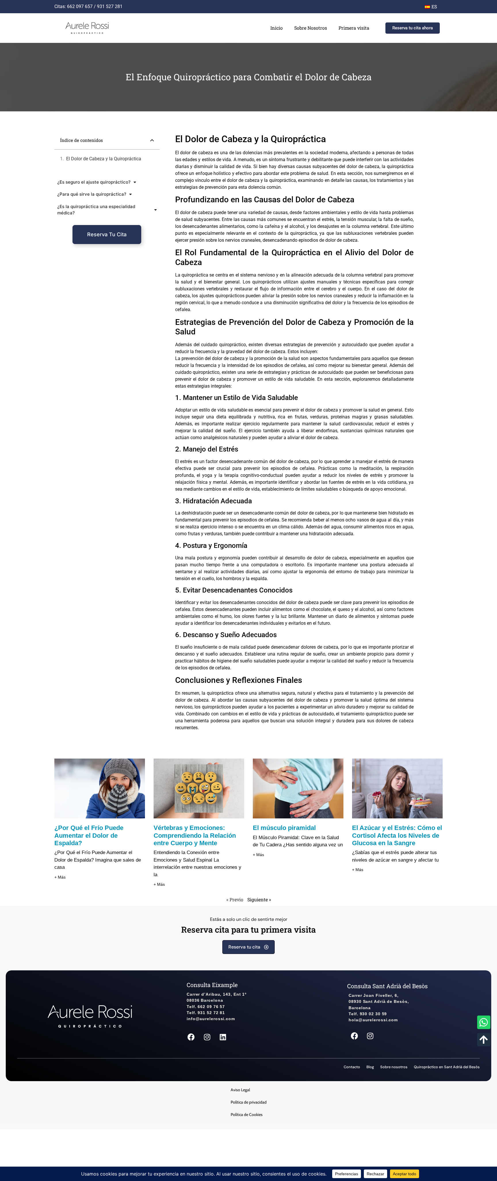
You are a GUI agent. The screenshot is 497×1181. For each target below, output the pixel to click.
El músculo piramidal (284, 827)
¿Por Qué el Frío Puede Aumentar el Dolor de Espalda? (88, 835)
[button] (152, 140)
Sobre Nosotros (310, 28)
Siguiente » (259, 899)
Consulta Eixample (212, 984)
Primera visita (354, 28)
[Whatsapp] (483, 1022)
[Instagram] (207, 1037)
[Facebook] (191, 1037)
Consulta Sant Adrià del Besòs (387, 986)
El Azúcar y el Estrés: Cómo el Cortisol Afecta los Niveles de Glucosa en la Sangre (397, 835)
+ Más (60, 877)
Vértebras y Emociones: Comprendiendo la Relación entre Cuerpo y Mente (195, 835)
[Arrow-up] (483, 1039)
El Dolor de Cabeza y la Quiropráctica (103, 158)
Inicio (276, 28)
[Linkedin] (223, 1037)
